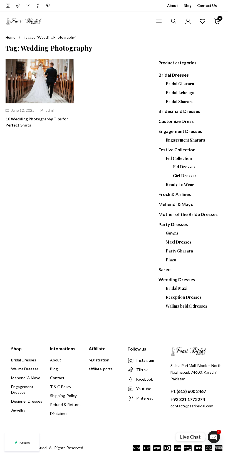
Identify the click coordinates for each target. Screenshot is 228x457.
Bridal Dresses (173, 74)
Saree (164, 269)
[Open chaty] (214, 437)
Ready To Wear (180, 184)
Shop (16, 348)
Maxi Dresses (178, 242)
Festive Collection (176, 149)
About (172, 5)
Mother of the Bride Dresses (188, 214)
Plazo (171, 259)
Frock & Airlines (174, 194)
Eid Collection (179, 158)
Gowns (172, 233)
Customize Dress (176, 121)
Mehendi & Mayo (176, 204)
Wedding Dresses (176, 279)
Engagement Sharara (185, 140)
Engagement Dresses (180, 131)
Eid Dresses (184, 166)
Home (10, 37)
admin (51, 110)
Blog (188, 5)
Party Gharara (179, 251)
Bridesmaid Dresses (179, 111)
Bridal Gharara (180, 83)
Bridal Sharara (180, 101)
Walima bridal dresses (186, 306)
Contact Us (207, 5)
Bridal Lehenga (180, 92)
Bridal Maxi (176, 288)
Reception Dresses (183, 297)
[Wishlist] (202, 21)
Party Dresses (173, 224)
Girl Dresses (185, 175)
